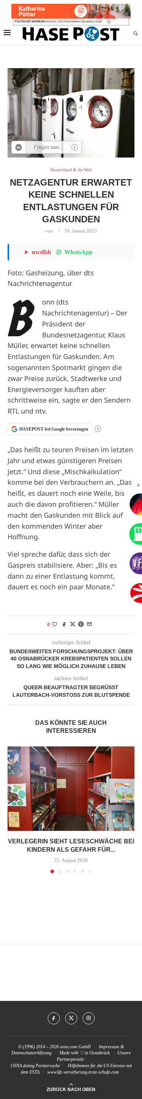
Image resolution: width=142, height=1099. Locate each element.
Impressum (109, 1046)
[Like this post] (54, 624)
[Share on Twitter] (72, 624)
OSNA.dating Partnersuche (35, 1065)
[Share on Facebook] (64, 624)
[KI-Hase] (19, 147)
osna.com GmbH (75, 1046)
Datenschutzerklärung (31, 1052)
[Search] (135, 34)
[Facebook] (54, 1018)
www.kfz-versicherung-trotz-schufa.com (83, 1072)
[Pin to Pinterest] (81, 624)
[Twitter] (71, 1018)
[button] (14, 809)
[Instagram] (89, 1018)
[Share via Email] (89, 624)
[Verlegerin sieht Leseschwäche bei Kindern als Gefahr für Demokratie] (71, 788)
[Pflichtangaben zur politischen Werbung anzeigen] (109, 22)
